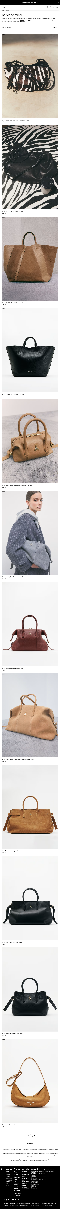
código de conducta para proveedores (34, 1187)
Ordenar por (55, 27)
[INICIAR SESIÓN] (50, 7)
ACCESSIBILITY (34, 1180)
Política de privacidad (34, 1173)
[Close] (58, 2)
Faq (15, 1181)
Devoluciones (17, 1176)
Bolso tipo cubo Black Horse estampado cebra (15, 120)
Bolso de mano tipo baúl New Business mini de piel (17, 485)
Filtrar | (6, 27)
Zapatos (8, 1176)
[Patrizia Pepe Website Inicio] (5, 7)
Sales (7, 1185)
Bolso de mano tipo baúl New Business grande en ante (18, 759)
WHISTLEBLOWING (35, 1184)
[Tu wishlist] (54, 7)
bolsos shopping (54, 1153)
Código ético (34, 1178)
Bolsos (7, 10)
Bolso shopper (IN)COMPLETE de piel (13, 394)
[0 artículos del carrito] (57, 7)
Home (3, 10)
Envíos (16, 1174)
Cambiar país (25, 1189)
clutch (29, 20)
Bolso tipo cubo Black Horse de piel (12, 211)
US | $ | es (42, 1179)
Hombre (8, 1181)
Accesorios (9, 1178)
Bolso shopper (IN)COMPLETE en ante (13, 302)
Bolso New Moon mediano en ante (12, 1125)
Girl (7, 1183)
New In (7, 1171)
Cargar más (30, 1143)
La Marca (24, 1171)
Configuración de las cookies (35, 1182)
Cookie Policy (34, 1171)
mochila (22, 20)
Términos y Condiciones (34, 1176)
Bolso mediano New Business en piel (13, 1033)
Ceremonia (9, 1180)
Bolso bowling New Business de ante (12, 577)
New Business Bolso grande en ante (12, 851)
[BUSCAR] (47, 7)
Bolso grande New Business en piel (12, 942)
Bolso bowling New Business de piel (12, 668)
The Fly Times (25, 1173)
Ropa (7, 1173)
